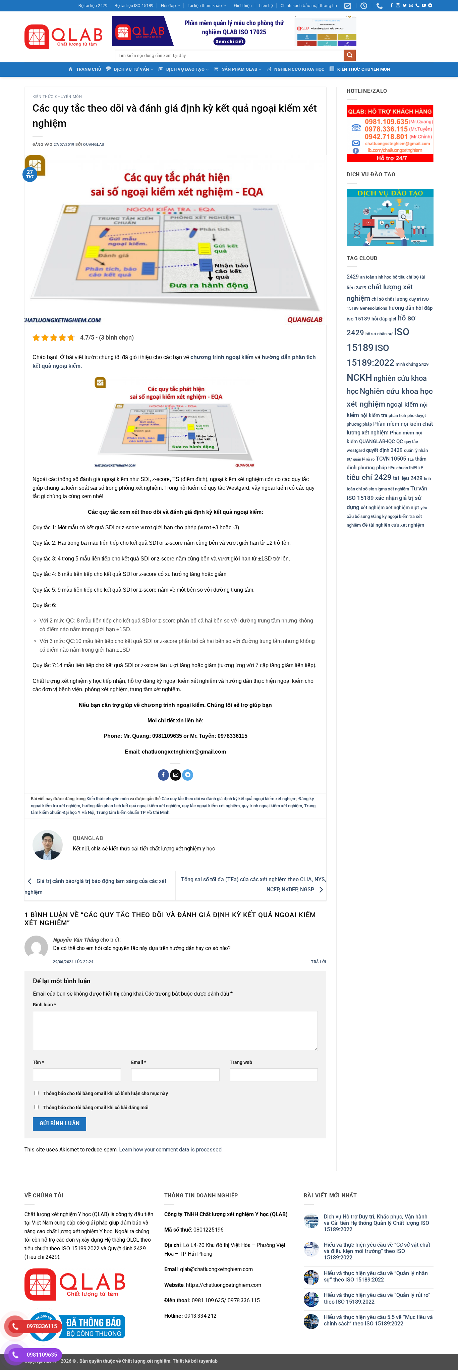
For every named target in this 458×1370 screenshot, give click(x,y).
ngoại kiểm (402, 404)
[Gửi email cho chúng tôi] (411, 5)
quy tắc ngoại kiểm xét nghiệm (211, 805)
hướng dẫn (401, 308)
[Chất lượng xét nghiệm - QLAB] (63, 36)
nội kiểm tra (373, 415)
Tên (38, 1062)
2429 (353, 277)
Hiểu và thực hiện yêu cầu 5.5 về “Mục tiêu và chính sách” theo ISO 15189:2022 (378, 1320)
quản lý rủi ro (364, 459)
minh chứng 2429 (412, 363)
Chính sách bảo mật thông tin (309, 5)
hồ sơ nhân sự (379, 333)
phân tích (397, 415)
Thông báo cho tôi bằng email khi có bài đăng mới (96, 1108)
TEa (410, 459)
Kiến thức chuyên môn (57, 97)
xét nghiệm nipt (402, 507)
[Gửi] (349, 55)
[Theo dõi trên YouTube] (424, 5)
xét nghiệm (373, 507)
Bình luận (44, 1005)
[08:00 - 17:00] (364, 5)
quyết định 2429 (384, 450)
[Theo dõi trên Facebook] (392, 5)
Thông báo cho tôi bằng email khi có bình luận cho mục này (105, 1093)
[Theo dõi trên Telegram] (430, 5)
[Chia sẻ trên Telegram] (187, 775)
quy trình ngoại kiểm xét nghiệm (272, 805)
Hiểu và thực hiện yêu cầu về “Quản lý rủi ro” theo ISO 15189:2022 (377, 1298)
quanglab (93, 144)
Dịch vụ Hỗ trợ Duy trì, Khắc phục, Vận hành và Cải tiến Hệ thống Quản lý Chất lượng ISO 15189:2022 (376, 1223)
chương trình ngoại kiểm (221, 357)
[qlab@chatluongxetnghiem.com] (348, 5)
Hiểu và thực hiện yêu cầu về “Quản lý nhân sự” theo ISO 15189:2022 (376, 1276)
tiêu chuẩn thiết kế (405, 467)
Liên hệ (266, 5)
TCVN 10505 (391, 458)
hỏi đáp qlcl (383, 318)
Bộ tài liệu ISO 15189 (134, 5)
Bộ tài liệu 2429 (92, 5)
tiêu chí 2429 (369, 477)
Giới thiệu (243, 5)
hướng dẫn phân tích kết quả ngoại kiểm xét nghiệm (131, 805)
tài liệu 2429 (407, 478)
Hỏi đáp (168, 5)
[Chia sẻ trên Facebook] (163, 775)
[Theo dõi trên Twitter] (405, 5)
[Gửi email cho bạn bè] (175, 775)
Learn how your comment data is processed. (171, 1149)
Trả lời (318, 962)
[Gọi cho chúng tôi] (417, 5)
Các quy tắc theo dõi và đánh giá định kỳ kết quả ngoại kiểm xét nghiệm (229, 798)
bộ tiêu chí (402, 277)
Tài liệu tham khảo (205, 5)
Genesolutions (373, 308)
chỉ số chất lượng (389, 298)
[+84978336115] (380, 5)
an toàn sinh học (375, 277)
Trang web (241, 1062)
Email (138, 1062)
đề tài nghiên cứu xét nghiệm (393, 525)
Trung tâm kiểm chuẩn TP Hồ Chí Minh (132, 812)
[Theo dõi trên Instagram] (398, 5)
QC (399, 441)
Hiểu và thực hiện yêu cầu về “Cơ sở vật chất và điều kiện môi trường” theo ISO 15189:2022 (377, 1251)
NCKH (359, 377)
